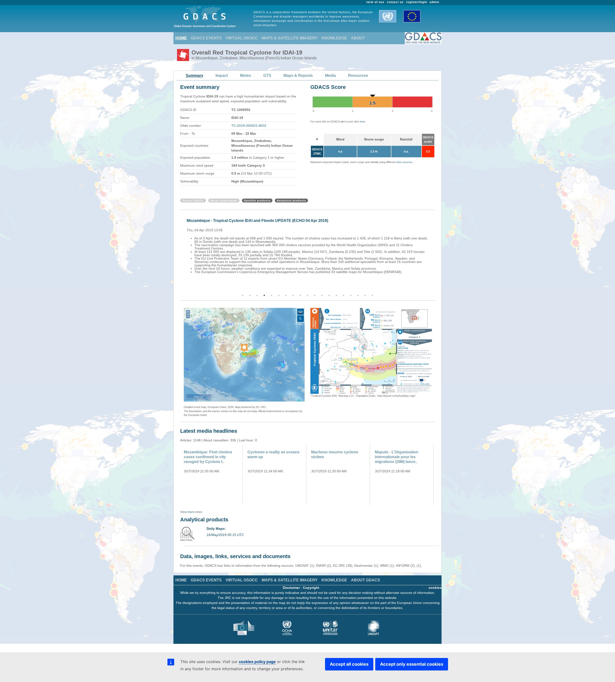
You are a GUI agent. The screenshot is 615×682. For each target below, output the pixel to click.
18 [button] (365, 295)
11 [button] (314, 295)
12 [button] (322, 295)
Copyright (311, 588)
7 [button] (285, 295)
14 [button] (336, 295)
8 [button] (293, 295)
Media (330, 75)
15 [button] (343, 295)
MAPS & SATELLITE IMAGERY (290, 38)
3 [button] (257, 295)
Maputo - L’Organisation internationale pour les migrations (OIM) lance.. (396, 457)
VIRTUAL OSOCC (242, 38)
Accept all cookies (349, 664)
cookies (435, 588)
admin (434, 2)
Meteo (245, 75)
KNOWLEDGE (334, 38)
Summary (194, 75)
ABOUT (358, 38)
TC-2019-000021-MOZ (248, 126)
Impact (221, 75)
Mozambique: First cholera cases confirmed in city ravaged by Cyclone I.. (208, 457)
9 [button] (300, 295)
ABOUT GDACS (365, 580)
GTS (267, 75)
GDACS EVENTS (206, 38)
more (191, 512)
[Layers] (300, 312)
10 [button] (307, 295)
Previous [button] (179, 252)
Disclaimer (291, 588)
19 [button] (372, 295)
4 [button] (264, 295)
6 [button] (278, 295)
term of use (375, 2)
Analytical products (291, 200)
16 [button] (350, 295)
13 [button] (329, 295)
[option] (309, 242)
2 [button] (249, 295)
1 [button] (242, 295)
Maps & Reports (298, 75)
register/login (416, 2)
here (362, 121)
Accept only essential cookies (411, 664)
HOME (181, 38)
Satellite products (257, 200)
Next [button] (435, 252)
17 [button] (358, 295)
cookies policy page (257, 661)
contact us (395, 2)
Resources (358, 75)
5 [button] (271, 295)
